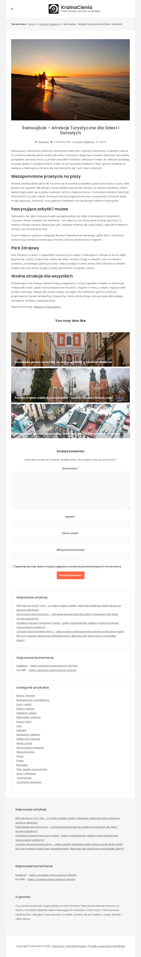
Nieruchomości (26, 752)
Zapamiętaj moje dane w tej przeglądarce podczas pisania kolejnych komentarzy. (68, 566)
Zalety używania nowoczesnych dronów (54, 665)
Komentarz (70, 468)
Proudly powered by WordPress (106, 946)
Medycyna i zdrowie (28, 739)
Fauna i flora (24, 721)
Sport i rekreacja (26, 773)
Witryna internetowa (70, 550)
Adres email (70, 533)
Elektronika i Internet (29, 717)
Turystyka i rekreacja (49, 24)
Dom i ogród (24, 704)
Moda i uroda (24, 743)
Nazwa (70, 516)
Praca (20, 756)
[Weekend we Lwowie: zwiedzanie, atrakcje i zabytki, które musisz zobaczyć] (70, 421)
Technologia (24, 778)
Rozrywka (22, 765)
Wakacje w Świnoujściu (47, 307)
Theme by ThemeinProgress (69, 946)
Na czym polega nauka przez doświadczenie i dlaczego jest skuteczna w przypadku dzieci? (69, 848)
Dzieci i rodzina (25, 708)
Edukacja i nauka (26, 713)
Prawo (20, 760)
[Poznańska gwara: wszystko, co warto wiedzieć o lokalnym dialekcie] (70, 349)
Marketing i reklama (28, 734)
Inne (19, 726)
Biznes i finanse (26, 695)
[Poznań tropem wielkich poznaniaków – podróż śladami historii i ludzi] (70, 385)
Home (31, 24)
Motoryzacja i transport (30, 747)
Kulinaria (21, 730)
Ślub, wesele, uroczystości (32, 769)
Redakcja (44, 141)
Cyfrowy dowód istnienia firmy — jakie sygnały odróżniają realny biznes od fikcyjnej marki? (70, 631)
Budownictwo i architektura (33, 700)
